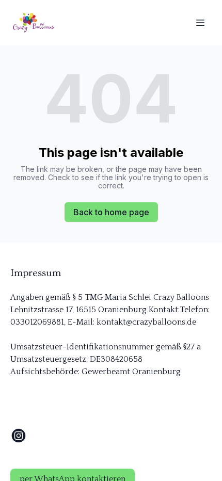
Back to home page (111, 212)
